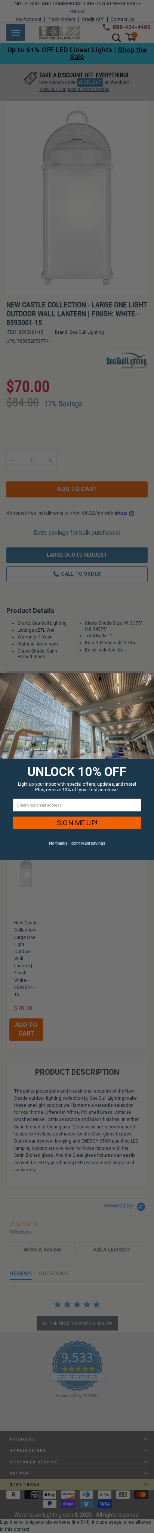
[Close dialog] (147, 678)
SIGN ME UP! (77, 823)
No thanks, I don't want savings (77, 843)
